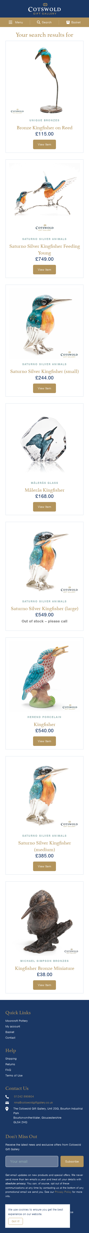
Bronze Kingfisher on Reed (45, 127)
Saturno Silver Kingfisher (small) (44, 370)
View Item (44, 144)
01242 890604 (24, 1096)
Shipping (11, 1058)
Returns (10, 1064)
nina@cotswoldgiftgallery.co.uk (33, 1102)
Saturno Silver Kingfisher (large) (44, 607)
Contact (10, 1037)
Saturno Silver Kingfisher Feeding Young (44, 249)
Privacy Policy (63, 1192)
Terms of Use (13, 1075)
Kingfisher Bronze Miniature (44, 967)
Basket (9, 1032)
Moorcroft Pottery (16, 1021)
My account (12, 1026)
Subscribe (72, 1161)
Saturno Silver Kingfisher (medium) (44, 845)
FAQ (8, 1070)
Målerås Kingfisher (45, 489)
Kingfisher (45, 723)
